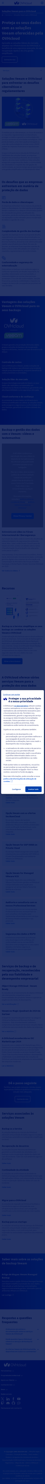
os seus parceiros (21, 706)
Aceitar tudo (33, 789)
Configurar (16, 789)
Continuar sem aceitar (11, 694)
